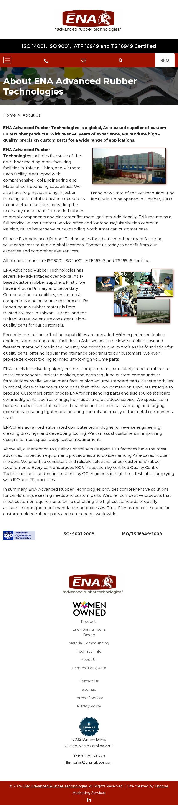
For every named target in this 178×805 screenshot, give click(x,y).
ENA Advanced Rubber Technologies (55, 786)
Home (9, 115)
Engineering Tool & (89, 632)
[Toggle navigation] (7, 60)
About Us (89, 660)
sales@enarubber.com (93, 762)
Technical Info (89, 651)
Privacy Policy (89, 706)
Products (89, 622)
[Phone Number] (46, 61)
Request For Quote (89, 668)
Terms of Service (89, 698)
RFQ (164, 60)
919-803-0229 (93, 756)
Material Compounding (89, 643)
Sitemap (89, 689)
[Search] (120, 60)
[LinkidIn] (89, 799)
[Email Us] (83, 60)
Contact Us (89, 681)
